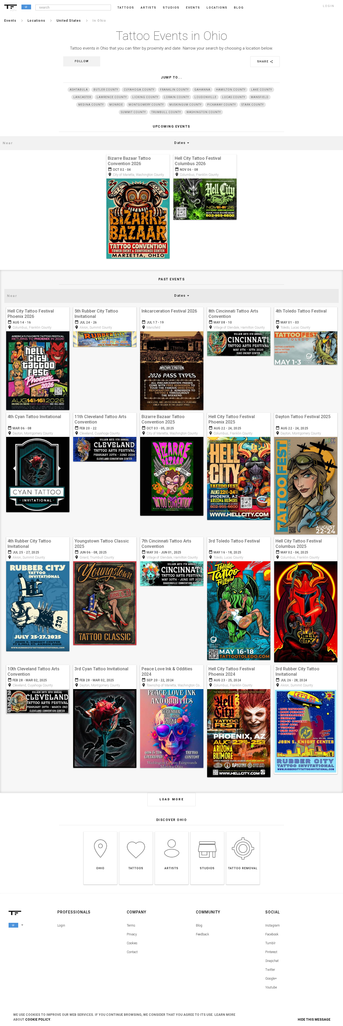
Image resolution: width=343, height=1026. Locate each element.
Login (61, 925)
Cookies (132, 943)
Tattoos (125, 7)
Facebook (271, 934)
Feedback (202, 934)
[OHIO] (100, 831)
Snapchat (272, 961)
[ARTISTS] (171, 831)
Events (193, 7)
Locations (217, 7)
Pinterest (271, 952)
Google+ (271, 978)
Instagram (272, 925)
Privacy (132, 934)
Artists (148, 7)
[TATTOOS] (136, 831)
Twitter (270, 970)
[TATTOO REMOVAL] (243, 831)
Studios (171, 7)
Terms (131, 925)
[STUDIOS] (207, 831)
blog (239, 7)
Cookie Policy (37, 1019)
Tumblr (270, 943)
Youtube (271, 987)
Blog (199, 925)
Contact (132, 952)
